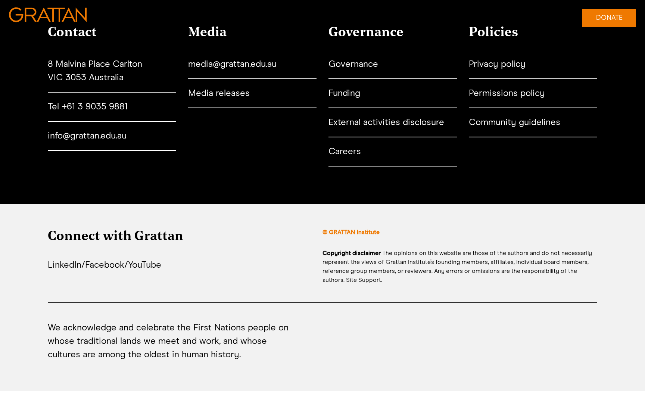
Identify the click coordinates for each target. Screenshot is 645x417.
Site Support (363, 280)
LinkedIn (64, 265)
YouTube (144, 265)
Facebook (104, 265)
